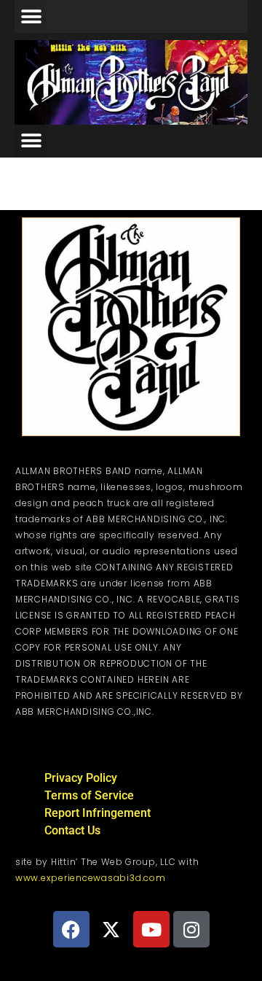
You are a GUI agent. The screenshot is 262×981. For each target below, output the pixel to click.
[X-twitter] (111, 929)
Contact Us (72, 830)
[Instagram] (191, 929)
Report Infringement (97, 813)
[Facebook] (71, 929)
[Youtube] (151, 929)
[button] (31, 16)
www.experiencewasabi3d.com (90, 878)
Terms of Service (89, 795)
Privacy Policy (80, 778)
